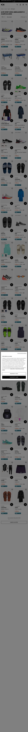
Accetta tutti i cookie (14, 377)
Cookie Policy (12, 368)
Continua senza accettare (21, 353)
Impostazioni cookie (14, 373)
